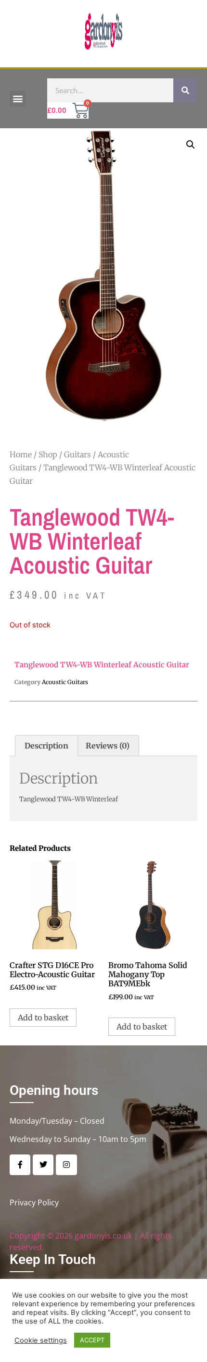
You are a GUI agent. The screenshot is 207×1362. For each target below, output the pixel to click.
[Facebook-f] (20, 1164)
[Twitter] (43, 1164)
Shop (48, 454)
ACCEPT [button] (92, 1340)
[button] (18, 99)
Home (21, 454)
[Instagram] (66, 1164)
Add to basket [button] (43, 1017)
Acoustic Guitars (65, 682)
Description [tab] (46, 745)
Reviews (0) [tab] (107, 745)
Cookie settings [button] (40, 1340)
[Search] (185, 90)
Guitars (77, 454)
